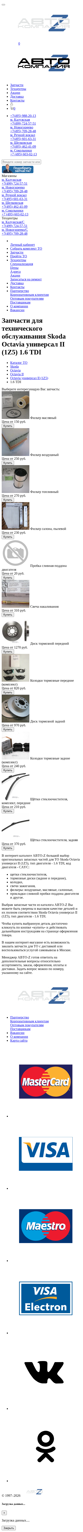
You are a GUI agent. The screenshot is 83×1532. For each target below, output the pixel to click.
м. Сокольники (21, 150)
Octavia (15, 370)
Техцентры (18, 89)
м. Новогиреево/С (15, 229)
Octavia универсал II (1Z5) (29, 378)
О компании (19, 306)
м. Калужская (20, 119)
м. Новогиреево (21, 127)
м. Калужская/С (13, 222)
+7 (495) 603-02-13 (23, 154)
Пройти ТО (18, 256)
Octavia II (17, 374)
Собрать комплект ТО (26, 248)
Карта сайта (18, 1040)
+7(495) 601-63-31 (23, 139)
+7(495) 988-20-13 (23, 116)
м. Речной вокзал (22, 135)
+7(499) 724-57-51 (23, 123)
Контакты (17, 100)
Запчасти (16, 85)
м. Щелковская (21, 143)
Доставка (17, 96)
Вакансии (17, 310)
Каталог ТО (18, 362)
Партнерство (19, 291)
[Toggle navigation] (3, 4)
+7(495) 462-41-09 (23, 146)
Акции (15, 92)
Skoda (14, 366)
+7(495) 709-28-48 (23, 131)
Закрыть (8, 1528)
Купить (7, 426)
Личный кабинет (22, 244)
